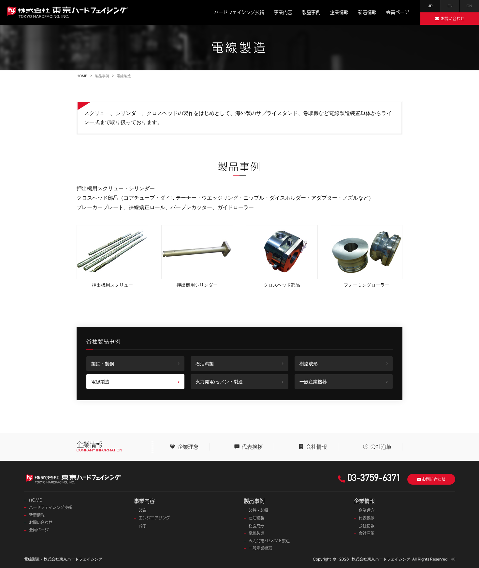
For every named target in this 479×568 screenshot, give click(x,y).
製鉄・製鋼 (102, 363)
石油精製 (205, 363)
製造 (143, 510)
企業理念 (188, 447)
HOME (82, 76)
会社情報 (316, 447)
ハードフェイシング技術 (239, 12)
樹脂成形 (308, 363)
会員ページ (397, 12)
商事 (143, 526)
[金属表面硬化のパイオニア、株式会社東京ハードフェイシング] (67, 10)
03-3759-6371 (374, 479)
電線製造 (100, 381)
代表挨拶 (252, 447)
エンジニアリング (154, 518)
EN (450, 6)
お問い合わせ (40, 522)
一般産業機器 (313, 381)
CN (469, 6)
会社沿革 (380, 447)
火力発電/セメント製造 (219, 381)
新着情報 (367, 12)
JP (430, 6)
